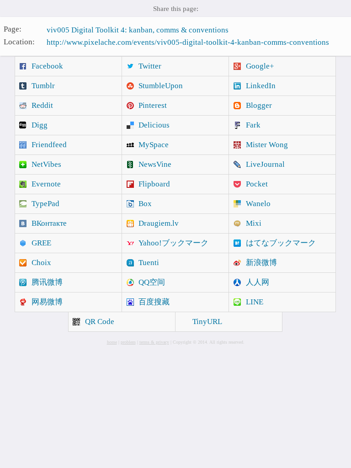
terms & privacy (154, 342)
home (112, 342)
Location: (19, 41)
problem (128, 342)
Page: (12, 29)
